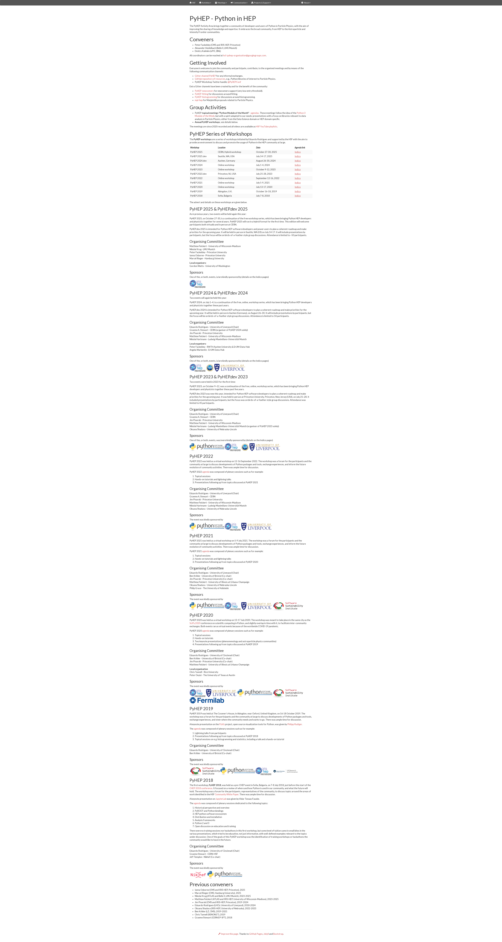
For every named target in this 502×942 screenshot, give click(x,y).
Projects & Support (261, 3)
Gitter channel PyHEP (205, 76)
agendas (255, 113)
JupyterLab (221, 799)
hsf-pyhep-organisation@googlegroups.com (244, 55)
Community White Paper (227, 794)
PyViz (222, 724)
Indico (298, 152)
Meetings (221, 3)
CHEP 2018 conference (201, 788)
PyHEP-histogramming (206, 97)
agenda (205, 472)
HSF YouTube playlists (266, 126)
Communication (239, 3)
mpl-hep (199, 100)
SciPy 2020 (195, 623)
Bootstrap (278, 934)
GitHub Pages (256, 934)
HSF (193, 3)
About (306, 3)
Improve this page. (230, 934)
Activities (205, 3)
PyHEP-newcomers (204, 91)
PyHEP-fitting (201, 94)
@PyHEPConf (234, 82)
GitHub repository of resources (210, 79)
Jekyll (266, 934)
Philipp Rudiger (294, 724)
